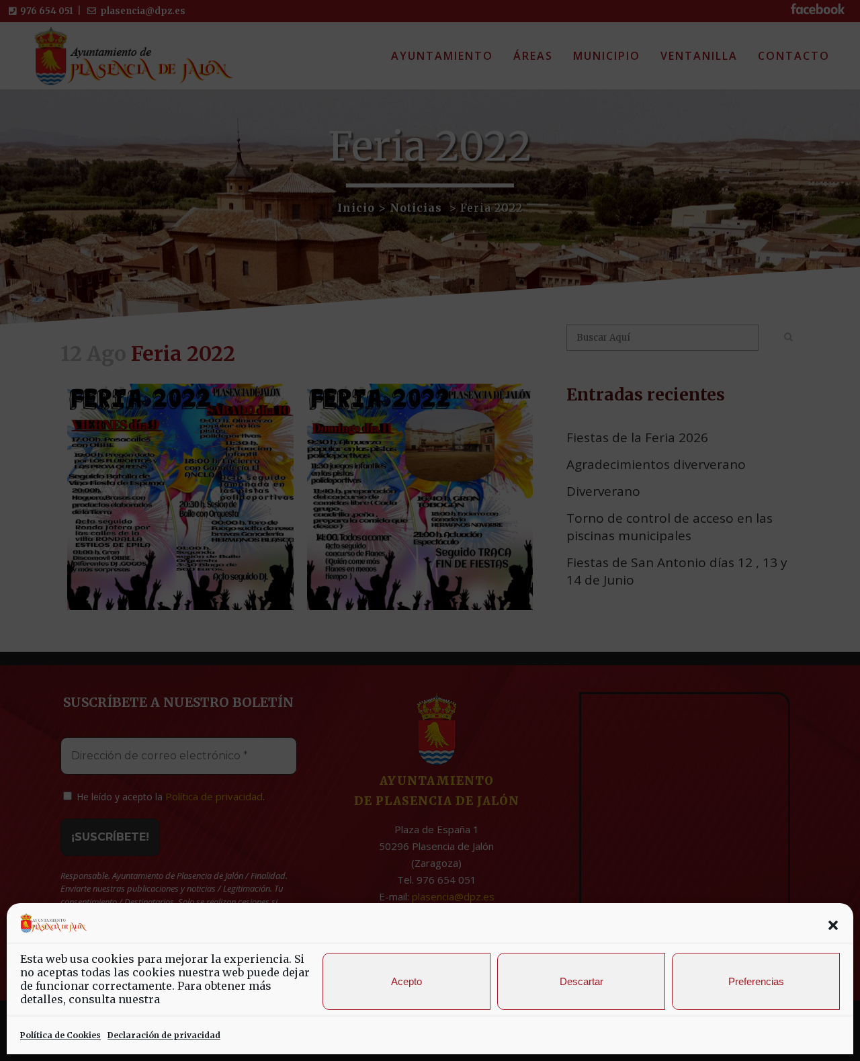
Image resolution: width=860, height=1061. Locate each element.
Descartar (581, 981)
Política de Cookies (60, 1035)
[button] (833, 925)
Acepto (406, 981)
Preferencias (756, 981)
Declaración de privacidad (164, 1035)
